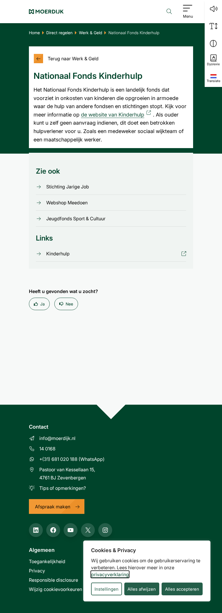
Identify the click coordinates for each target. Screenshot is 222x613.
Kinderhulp (58, 253)
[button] (213, 8)
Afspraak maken (52, 506)
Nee (69, 304)
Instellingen (107, 589)
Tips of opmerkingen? (62, 488)
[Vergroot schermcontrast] (213, 43)
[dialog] (146, 571)
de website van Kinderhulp (117, 114)
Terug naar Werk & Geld (73, 58)
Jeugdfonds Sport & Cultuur (76, 218)
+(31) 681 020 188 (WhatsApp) (72, 459)
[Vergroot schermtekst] (213, 26)
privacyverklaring (110, 574)
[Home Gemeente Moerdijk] (46, 11)
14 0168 (47, 448)
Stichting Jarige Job (67, 186)
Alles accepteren (182, 589)
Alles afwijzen (141, 589)
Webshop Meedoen (67, 202)
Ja (42, 304)
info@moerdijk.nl (57, 438)
